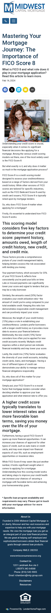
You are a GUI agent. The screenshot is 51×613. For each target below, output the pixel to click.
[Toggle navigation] (13, 21)
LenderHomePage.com (34, 609)
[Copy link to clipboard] (32, 90)
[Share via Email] (25, 90)
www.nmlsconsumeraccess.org (25, 555)
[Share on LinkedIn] (19, 90)
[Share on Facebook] (5, 90)
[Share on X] (12, 90)
